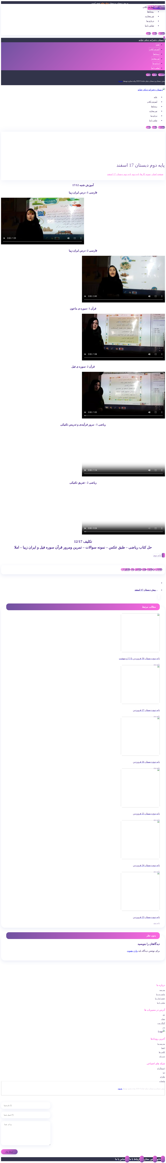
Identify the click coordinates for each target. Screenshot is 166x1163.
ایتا (164, 1073)
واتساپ (162, 1081)
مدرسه (162, 990)
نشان (163, 1019)
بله (164, 1015)
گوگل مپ (161, 1023)
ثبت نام (162, 1056)
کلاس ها (162, 1052)
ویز (163, 1027)
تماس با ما (161, 1003)
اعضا (163, 1048)
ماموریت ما (160, 994)
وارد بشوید (132, 951)
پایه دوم (157, 555)
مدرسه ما (161, 1044)
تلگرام (162, 1077)
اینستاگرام (161, 1069)
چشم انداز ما (160, 999)
